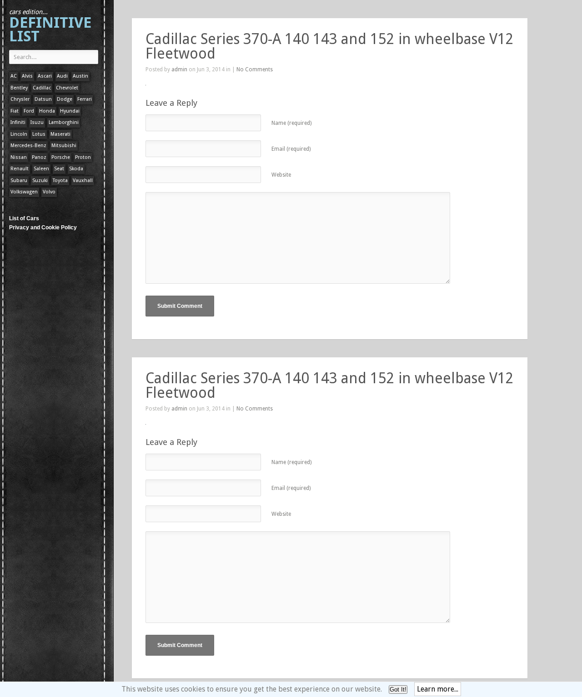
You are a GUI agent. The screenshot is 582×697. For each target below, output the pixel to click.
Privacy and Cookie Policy (43, 227)
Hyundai (70, 111)
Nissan (18, 157)
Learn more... (437, 689)
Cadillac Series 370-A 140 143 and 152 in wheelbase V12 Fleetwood (330, 46)
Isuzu (37, 122)
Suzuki (40, 180)
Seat (59, 169)
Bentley (19, 88)
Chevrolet (67, 88)
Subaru (18, 180)
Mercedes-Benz (28, 145)
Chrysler (20, 99)
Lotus (38, 134)
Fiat (14, 111)
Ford (29, 111)
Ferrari (84, 99)
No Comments (254, 69)
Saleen (41, 169)
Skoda (76, 169)
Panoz (39, 157)
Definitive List (50, 26)
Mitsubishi (63, 145)
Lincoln (18, 134)
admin (179, 69)
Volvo (49, 192)
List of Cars (24, 218)
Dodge (64, 99)
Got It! (398, 689)
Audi (62, 76)
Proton (83, 157)
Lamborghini (64, 122)
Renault (19, 169)
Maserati (60, 134)
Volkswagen (24, 192)
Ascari (45, 76)
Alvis (27, 76)
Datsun (43, 99)
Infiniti (17, 122)
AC (13, 76)
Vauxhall (83, 180)
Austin (80, 76)
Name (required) (291, 123)
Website (281, 175)
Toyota (60, 180)
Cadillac (42, 88)
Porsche (60, 157)
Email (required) (291, 149)
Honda (47, 111)
